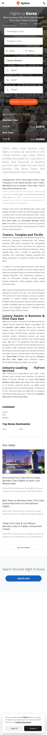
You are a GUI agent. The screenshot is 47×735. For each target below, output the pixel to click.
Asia (4, 415)
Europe (4, 412)
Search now (24, 578)
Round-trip (9, 24)
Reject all (14, 728)
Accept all (33, 728)
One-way (23, 24)
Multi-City (37, 24)
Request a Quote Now (23, 102)
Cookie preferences (23, 722)
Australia (5, 418)
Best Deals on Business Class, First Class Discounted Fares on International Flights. (23, 503)
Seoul (4, 429)
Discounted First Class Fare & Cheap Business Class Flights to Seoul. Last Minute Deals (21, 480)
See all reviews (23, 547)
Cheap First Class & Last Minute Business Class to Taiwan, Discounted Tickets (21, 526)
